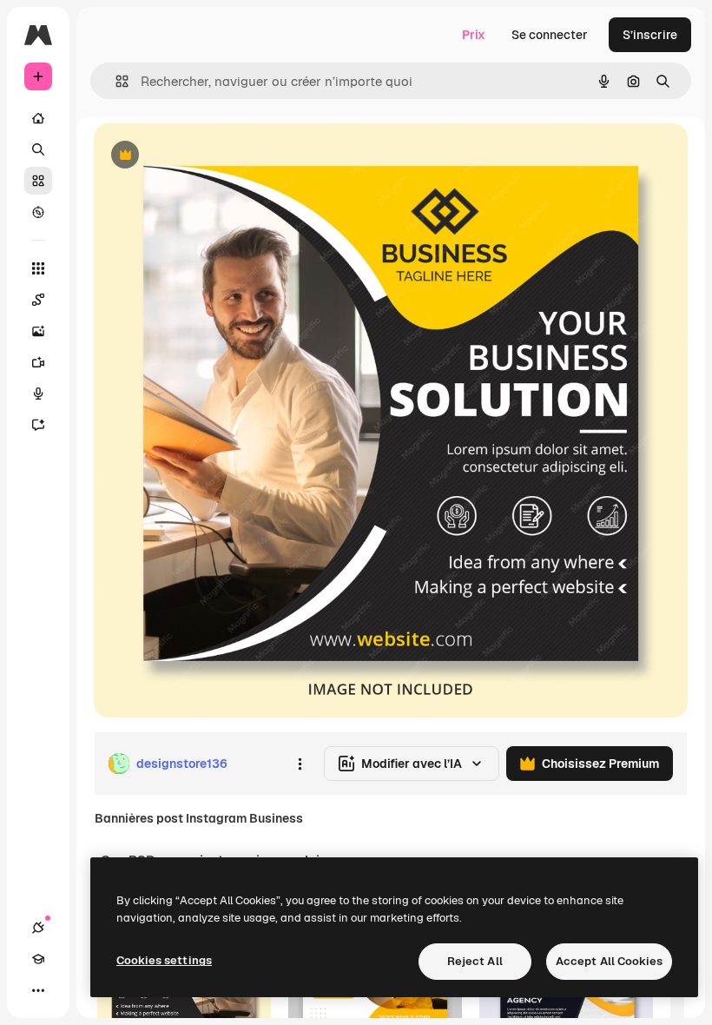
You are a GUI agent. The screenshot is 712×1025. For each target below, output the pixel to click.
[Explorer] (38, 212)
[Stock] (38, 181)
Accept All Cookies (609, 961)
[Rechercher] (38, 149)
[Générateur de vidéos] (38, 362)
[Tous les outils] (38, 268)
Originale (208, 156)
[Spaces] (38, 300)
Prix (473, 35)
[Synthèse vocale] (38, 393)
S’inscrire (650, 35)
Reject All (475, 961)
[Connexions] (38, 928)
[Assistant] (38, 425)
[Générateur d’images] (38, 331)
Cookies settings (164, 960)
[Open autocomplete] (115, 81)
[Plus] (38, 990)
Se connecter (549, 35)
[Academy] (38, 959)
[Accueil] (38, 118)
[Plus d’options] (299, 763)
